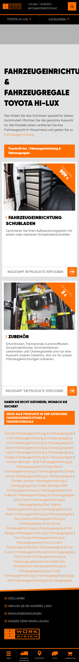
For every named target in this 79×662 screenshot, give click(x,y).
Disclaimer (16, 598)
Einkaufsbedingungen (25, 613)
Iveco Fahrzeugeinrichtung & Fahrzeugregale (39, 452)
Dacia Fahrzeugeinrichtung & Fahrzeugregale (38, 448)
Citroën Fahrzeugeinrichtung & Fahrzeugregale (39, 433)
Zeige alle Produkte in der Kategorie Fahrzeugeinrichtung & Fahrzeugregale (36, 417)
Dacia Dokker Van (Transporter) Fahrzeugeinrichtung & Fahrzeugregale (39, 566)
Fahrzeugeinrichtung (19, 135)
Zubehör (18, 337)
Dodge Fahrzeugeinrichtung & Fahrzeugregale (39, 457)
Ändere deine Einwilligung (28, 621)
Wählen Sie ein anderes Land (30, 606)
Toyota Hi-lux (18, 148)
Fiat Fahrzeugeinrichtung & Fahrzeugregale (39, 438)
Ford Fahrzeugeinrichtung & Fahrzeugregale (39, 443)
